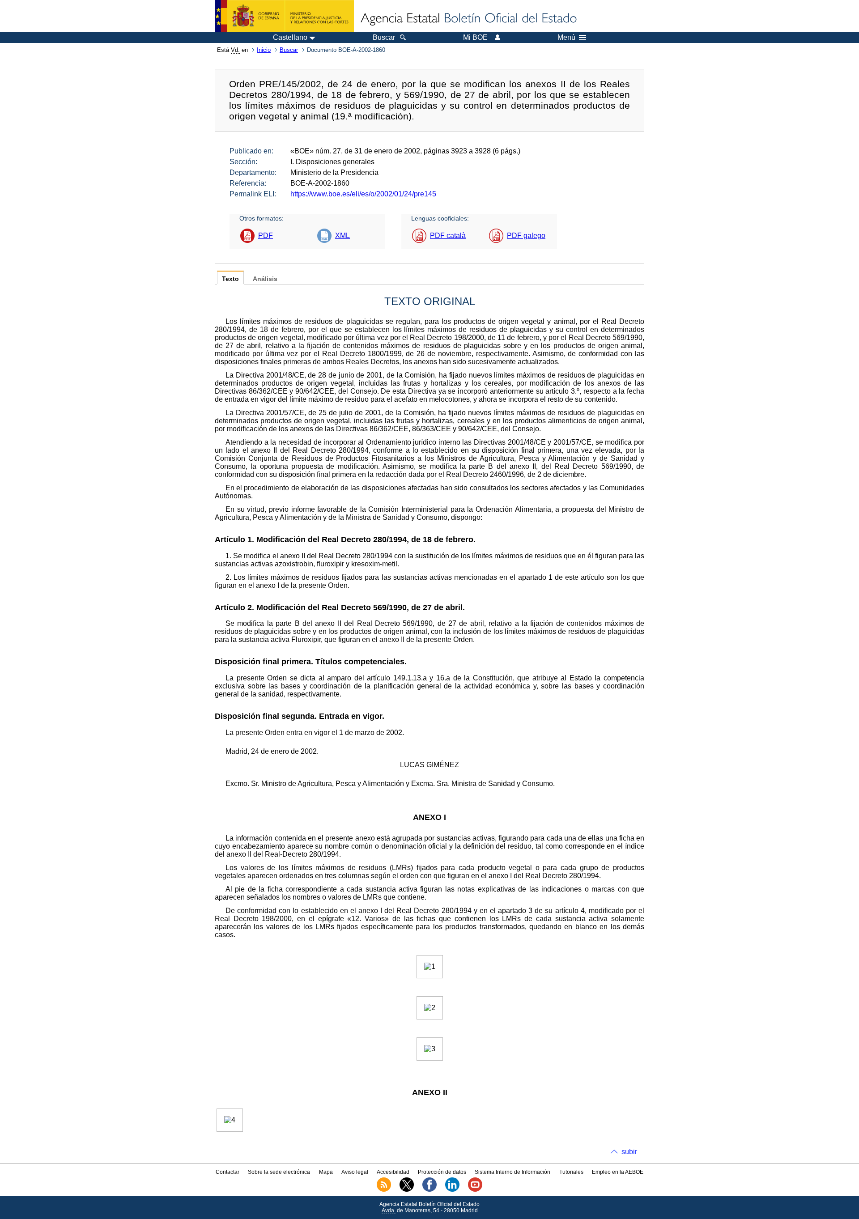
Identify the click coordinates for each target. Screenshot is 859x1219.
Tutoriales (571, 1172)
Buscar (289, 50)
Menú (566, 37)
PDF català (448, 235)
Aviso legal (354, 1172)
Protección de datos (442, 1172)
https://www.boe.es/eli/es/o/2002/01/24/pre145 (363, 194)
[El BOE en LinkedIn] (452, 1190)
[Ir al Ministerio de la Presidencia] (284, 16)
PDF (265, 235)
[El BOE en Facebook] (429, 1190)
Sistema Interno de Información (512, 1172)
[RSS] (384, 1190)
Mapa (326, 1172)
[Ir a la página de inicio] (468, 18)
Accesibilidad (393, 1172)
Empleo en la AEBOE (617, 1172)
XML (342, 235)
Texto (230, 279)
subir (629, 1151)
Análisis (265, 279)
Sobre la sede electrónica (279, 1172)
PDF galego (526, 235)
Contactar (227, 1172)
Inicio (264, 50)
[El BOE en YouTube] (475, 1190)
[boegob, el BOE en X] (407, 1190)
